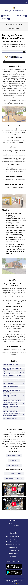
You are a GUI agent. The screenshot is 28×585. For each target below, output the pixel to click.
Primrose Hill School (13, 550)
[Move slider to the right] (24, 114)
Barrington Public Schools (14, 24)
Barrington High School (13, 539)
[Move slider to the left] (3, 114)
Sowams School (13, 553)
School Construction (15, 28)
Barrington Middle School (13, 542)
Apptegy (17, 583)
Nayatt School (13, 547)
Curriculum (13, 556)
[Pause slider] (4, 120)
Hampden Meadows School (13, 544)
